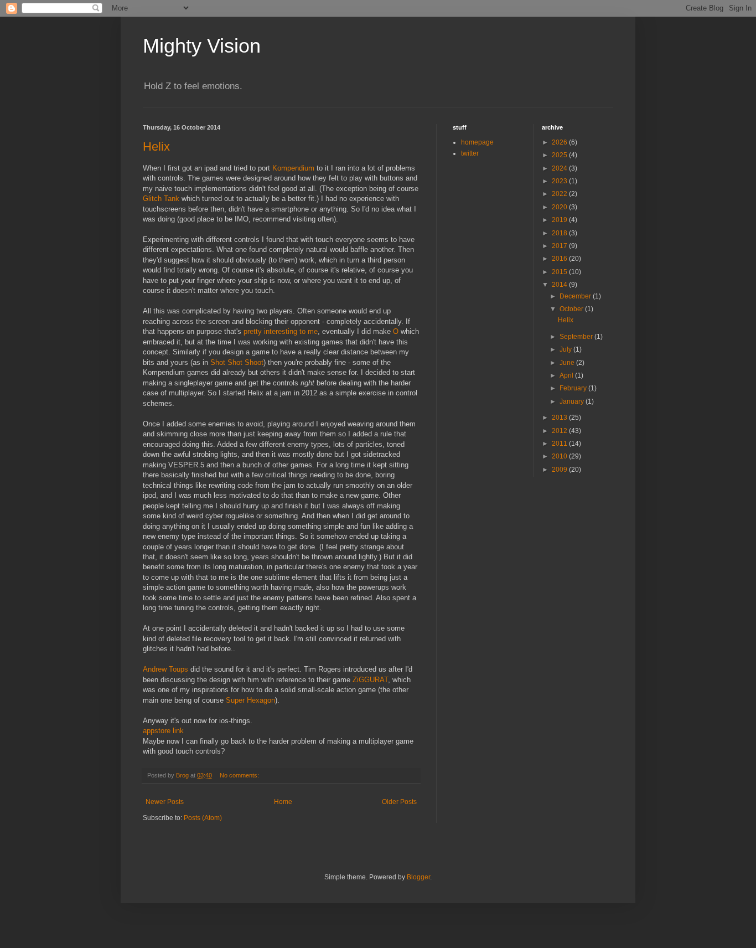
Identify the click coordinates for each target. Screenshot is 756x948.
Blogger (418, 877)
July (566, 349)
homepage (477, 142)
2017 (560, 246)
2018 (560, 233)
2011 (560, 443)
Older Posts (399, 802)
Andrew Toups (165, 669)
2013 (560, 417)
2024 (560, 168)
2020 (560, 207)
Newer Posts (165, 802)
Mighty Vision (202, 45)
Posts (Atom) (203, 818)
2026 (560, 142)
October (572, 309)
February (574, 388)
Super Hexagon (250, 700)
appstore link (163, 731)
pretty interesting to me (281, 331)
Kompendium (293, 168)
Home (283, 802)
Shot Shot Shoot (236, 362)
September (577, 337)
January (573, 401)
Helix (156, 146)
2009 (560, 469)
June (568, 363)
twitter (470, 153)
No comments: (240, 775)
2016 (560, 258)
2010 (560, 456)
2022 (560, 194)
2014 (560, 284)
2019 (560, 220)
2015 (560, 272)
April (567, 375)
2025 (560, 155)
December (576, 296)
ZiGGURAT (370, 680)
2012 (560, 431)
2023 (560, 181)
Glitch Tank (161, 198)
